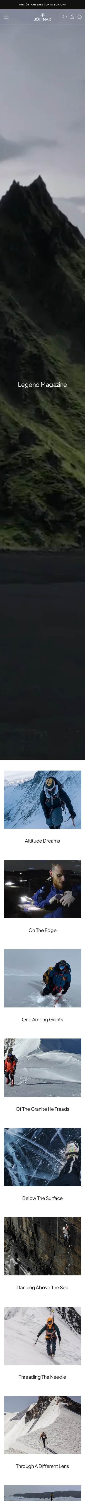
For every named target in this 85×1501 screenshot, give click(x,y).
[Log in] (72, 16)
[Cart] (79, 16)
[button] (6, 16)
